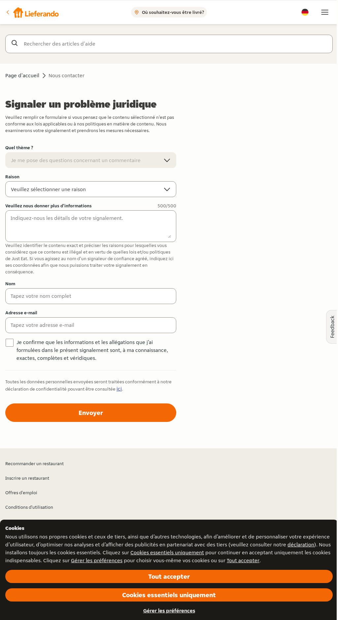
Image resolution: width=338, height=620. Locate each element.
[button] (32, 12)
